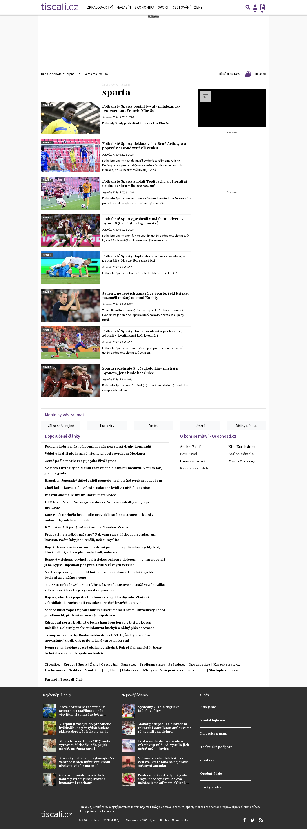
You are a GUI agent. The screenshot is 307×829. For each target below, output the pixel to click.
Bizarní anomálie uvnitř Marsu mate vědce (80, 495)
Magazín (123, 7)
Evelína (103, 74)
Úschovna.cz (55, 670)
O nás (176, 820)
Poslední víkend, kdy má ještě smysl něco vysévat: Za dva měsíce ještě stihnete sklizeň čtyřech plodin (162, 781)
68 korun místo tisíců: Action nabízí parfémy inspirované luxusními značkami (84, 779)
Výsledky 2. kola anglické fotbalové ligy (159, 709)
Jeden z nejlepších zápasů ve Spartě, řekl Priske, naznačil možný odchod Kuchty (145, 295)
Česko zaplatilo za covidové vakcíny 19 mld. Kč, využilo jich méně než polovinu (163, 745)
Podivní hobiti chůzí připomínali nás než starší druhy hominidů (98, 447)
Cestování (182, 7)
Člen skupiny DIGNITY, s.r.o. (142, 820)
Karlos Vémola (241, 454)
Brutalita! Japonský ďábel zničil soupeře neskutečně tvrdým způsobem (103, 481)
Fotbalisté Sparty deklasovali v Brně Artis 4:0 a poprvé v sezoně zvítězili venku (144, 145)
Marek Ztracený (241, 461)
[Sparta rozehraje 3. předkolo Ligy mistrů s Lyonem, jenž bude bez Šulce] (70, 380)
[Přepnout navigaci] (255, 7)
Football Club (71, 680)
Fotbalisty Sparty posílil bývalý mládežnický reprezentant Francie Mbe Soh (141, 108)
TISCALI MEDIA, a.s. (113, 820)
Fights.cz (111, 670)
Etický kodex (211, 787)
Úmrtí (200, 425)
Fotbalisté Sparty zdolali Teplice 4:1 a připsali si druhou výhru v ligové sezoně (144, 183)
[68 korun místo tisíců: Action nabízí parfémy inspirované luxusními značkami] (49, 779)
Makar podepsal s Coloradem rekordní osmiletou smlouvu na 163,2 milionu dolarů (164, 728)
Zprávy (69, 665)
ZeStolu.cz (177, 665)
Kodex (185, 820)
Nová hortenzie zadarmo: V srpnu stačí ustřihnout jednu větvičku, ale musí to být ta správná (82, 713)
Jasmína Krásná (111, 117)
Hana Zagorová (192, 461)
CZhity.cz (149, 670)
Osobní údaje (211, 774)
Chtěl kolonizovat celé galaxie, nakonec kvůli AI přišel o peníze (97, 488)
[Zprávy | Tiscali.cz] (59, 7)
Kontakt (165, 820)
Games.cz (128, 665)
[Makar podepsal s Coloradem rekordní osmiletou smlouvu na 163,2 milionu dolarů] (128, 728)
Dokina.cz (130, 670)
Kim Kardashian (241, 447)
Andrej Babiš (190, 447)
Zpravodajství (100, 7)
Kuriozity (107, 425)
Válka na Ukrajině (61, 425)
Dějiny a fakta (246, 425)
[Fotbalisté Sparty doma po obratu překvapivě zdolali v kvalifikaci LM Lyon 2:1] (70, 342)
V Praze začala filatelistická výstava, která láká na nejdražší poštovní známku (163, 762)
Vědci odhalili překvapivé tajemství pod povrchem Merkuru (95, 454)
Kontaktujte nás (213, 721)
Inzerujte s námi (213, 734)
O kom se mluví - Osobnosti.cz (208, 436)
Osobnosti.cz (199, 665)
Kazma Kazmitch (194, 468)
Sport (163, 7)
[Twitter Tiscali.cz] (252, 820)
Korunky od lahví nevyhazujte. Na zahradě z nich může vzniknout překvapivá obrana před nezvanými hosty (86, 764)
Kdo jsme (208, 707)
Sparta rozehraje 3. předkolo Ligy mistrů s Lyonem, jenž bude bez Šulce (140, 370)
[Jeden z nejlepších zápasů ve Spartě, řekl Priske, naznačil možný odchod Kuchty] (70, 305)
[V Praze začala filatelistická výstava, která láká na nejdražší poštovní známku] (128, 762)
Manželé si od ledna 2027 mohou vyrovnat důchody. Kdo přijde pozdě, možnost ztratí (86, 745)
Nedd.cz (75, 670)
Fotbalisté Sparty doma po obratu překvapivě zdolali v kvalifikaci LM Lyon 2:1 (142, 333)
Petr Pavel (188, 454)
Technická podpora (216, 747)
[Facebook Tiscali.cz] (244, 820)
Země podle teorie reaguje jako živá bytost (80, 461)
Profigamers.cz (152, 665)
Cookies (207, 760)
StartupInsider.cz (223, 670)
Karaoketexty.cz (226, 665)
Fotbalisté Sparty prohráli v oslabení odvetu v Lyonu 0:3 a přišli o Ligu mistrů (143, 221)
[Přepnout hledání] (247, 7)
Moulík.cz (93, 670)
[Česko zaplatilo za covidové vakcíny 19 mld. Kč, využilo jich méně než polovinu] (128, 745)
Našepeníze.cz (172, 670)
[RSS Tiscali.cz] (261, 820)
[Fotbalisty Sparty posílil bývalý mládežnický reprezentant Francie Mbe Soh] (70, 118)
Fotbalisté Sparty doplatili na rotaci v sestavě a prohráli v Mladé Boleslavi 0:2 (143, 258)
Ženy (198, 7)
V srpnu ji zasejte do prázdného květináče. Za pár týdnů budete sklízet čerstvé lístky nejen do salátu (85, 730)
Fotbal (153, 425)
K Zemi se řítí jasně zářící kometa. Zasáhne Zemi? (87, 527)
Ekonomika (144, 7)
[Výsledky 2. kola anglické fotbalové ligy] (128, 711)
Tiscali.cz (53, 665)
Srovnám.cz (196, 670)
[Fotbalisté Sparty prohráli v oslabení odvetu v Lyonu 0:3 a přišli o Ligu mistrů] (70, 230)
